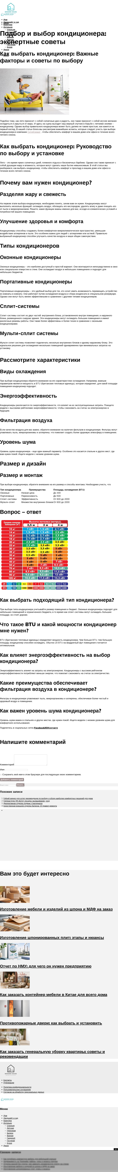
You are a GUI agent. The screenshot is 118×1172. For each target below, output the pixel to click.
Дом (5, 19)
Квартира (7, 1120)
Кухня (9, 47)
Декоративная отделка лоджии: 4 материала (22, 803)
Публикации (8, 1082)
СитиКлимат (34, 132)
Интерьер (7, 27)
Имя (2, 769)
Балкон (10, 1133)
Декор (6, 49)
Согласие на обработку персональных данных (23, 1092)
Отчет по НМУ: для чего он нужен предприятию (45, 966)
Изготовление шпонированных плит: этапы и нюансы (52, 937)
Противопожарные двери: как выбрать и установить (51, 1023)
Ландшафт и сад (11, 22)
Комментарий (7, 764)
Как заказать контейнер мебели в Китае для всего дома (53, 994)
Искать (20, 785)
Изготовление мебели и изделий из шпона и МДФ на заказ (56, 909)
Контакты (7, 1080)
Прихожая (11, 1130)
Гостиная (11, 1140)
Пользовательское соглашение (17, 1089)
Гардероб (11, 1138)
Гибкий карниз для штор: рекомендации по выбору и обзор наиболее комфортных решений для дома (48, 798)
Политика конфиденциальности (17, 1087)
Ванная (10, 1135)
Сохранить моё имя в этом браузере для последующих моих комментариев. (41, 774)
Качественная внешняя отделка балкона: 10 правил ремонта (30, 806)
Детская (10, 1128)
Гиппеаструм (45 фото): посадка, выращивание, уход (26, 801)
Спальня (11, 1125)
